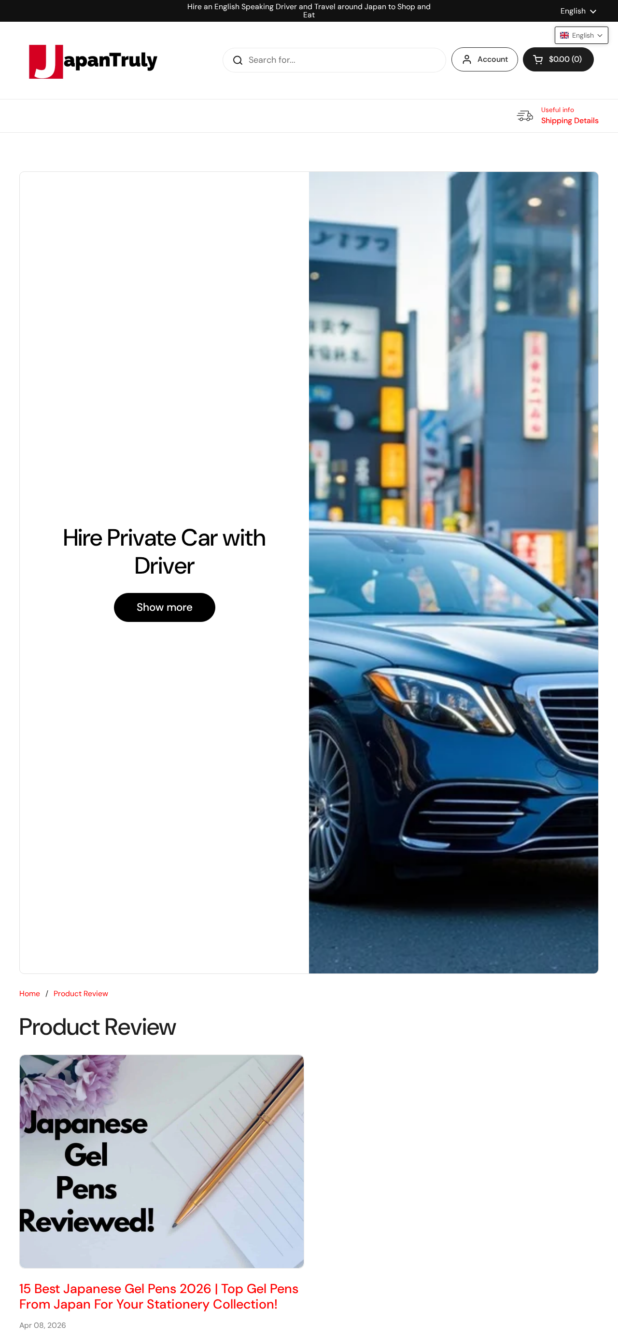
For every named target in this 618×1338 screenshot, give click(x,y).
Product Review (81, 993)
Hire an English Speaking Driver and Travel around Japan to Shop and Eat (309, 10)
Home (29, 993)
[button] (558, 59)
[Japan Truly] (91, 60)
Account (493, 59)
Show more (165, 607)
